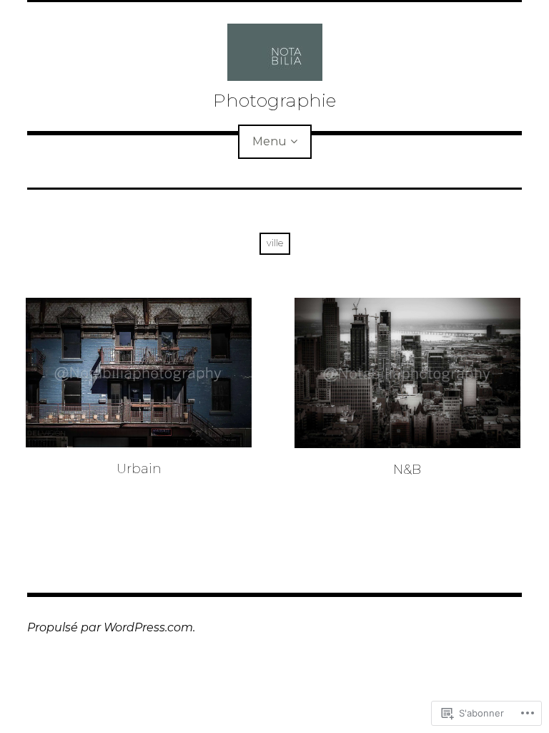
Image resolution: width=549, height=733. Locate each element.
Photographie (274, 100)
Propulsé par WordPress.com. (111, 627)
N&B (407, 469)
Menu (269, 141)
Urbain (139, 469)
